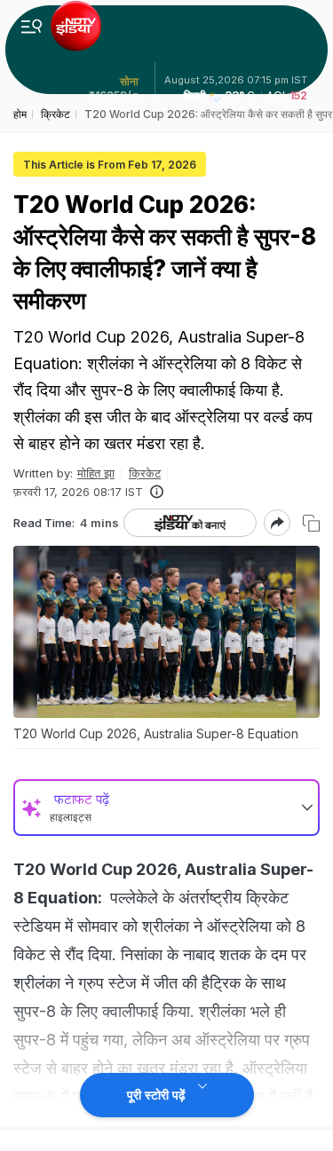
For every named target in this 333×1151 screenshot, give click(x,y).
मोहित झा (96, 473)
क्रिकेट (145, 473)
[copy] (311, 523)
